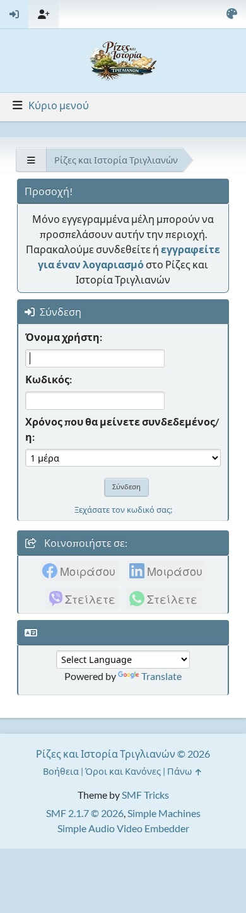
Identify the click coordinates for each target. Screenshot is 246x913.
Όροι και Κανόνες (123, 771)
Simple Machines (164, 813)
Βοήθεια (61, 771)
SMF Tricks (145, 795)
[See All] (31, 160)
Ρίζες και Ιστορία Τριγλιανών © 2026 (123, 754)
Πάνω (180, 771)
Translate (161, 676)
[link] (79, 571)
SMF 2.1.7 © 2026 (85, 813)
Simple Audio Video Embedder (123, 828)
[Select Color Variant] (231, 14)
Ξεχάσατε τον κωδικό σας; (123, 509)
